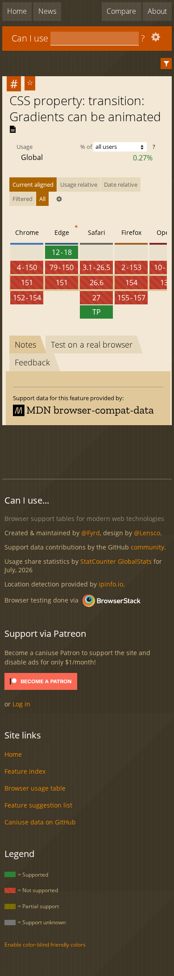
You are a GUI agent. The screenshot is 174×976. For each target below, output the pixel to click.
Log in (21, 704)
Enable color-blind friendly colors (45, 944)
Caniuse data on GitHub (40, 822)
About (157, 11)
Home (17, 11)
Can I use (30, 38)
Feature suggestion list (38, 805)
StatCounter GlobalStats (116, 561)
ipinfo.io (111, 584)
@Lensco (147, 533)
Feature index (25, 771)
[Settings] (154, 39)
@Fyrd (90, 533)
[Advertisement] (88, 450)
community (147, 547)
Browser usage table (35, 788)
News (47, 11)
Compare (121, 11)
